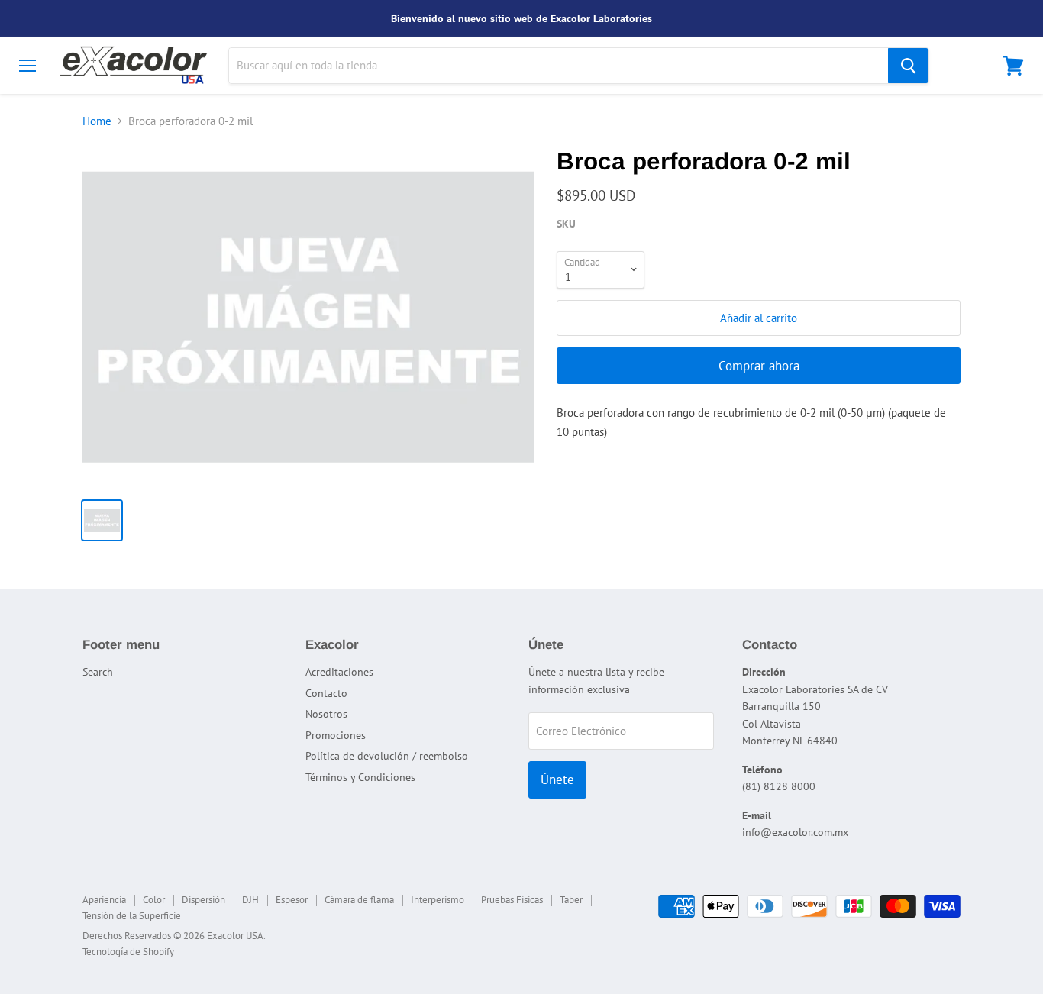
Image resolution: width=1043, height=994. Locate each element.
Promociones (335, 735)
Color (154, 899)
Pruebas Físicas (512, 899)
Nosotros (326, 714)
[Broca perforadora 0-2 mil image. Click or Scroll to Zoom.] (308, 316)
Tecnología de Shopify (128, 951)
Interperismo (437, 899)
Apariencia (104, 899)
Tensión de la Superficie (131, 915)
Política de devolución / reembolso (386, 756)
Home (96, 121)
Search (97, 672)
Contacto (326, 693)
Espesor (292, 899)
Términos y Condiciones (360, 777)
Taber (571, 899)
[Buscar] (908, 65)
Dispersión (203, 899)
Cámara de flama (359, 899)
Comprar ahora (758, 365)
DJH (250, 899)
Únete (557, 779)
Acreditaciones (339, 672)
